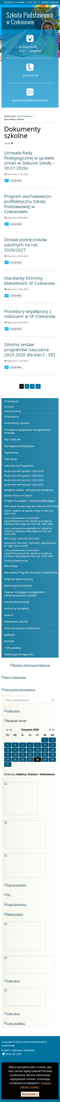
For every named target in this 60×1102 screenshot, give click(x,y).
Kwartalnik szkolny (16, 621)
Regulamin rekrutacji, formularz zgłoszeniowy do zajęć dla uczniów (30, 544)
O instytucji (11, 401)
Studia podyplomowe (16, 560)
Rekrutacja (11, 566)
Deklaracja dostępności (19, 654)
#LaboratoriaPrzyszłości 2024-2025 (24, 475)
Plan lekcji (10, 459)
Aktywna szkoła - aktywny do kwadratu (28, 490)
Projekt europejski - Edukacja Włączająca (29, 501)
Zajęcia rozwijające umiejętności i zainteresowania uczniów (25, 593)
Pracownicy (11, 416)
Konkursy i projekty (16, 608)
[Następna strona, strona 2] (38, 386)
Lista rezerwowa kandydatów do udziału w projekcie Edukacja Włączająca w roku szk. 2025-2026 (28, 531)
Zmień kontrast (49, 2)
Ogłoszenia (11, 452)
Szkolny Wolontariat (17, 602)
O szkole (9, 406)
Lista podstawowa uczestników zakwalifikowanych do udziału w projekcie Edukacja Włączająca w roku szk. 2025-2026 (28, 520)
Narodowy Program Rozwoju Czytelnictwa (30, 572)
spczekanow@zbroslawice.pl (30, 100)
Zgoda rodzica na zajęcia (18, 495)
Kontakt (9, 641)
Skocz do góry (14, 1053)
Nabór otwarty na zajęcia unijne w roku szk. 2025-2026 (29, 512)
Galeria (8, 615)
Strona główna (24, 116)
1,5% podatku (12, 648)
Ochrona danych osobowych (22, 628)
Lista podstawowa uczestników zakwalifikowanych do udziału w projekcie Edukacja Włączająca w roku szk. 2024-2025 (28, 553)
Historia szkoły (12, 411)
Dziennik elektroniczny (18, 579)
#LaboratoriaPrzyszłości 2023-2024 (24, 480)
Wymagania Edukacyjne (19, 446)
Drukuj (7, 143)
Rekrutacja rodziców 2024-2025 (21, 538)
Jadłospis (9, 635)
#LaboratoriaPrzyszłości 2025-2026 (24, 471)
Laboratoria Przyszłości (19, 465)
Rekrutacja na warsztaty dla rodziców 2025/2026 (31, 506)
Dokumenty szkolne (16, 423)
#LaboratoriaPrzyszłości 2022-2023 (24, 484)
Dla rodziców (12, 439)
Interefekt (29, 1050)
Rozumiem (30, 1094)
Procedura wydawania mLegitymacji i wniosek (27, 431)
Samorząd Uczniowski (18, 585)
